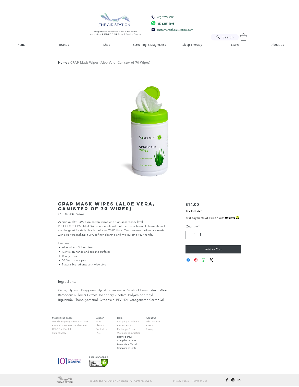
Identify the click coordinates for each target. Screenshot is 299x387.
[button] (243, 37)
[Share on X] (211, 260)
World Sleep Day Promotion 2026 (70, 321)
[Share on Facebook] (188, 260)
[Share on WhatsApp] (203, 260)
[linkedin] (239, 380)
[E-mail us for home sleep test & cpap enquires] (153, 29)
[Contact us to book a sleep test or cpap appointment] (153, 17)
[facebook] (227, 380)
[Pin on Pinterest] (195, 260)
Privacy (150, 328)
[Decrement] (189, 235)
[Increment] (201, 235)
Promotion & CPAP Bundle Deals (69, 325)
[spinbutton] (195, 235)
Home (62, 62)
